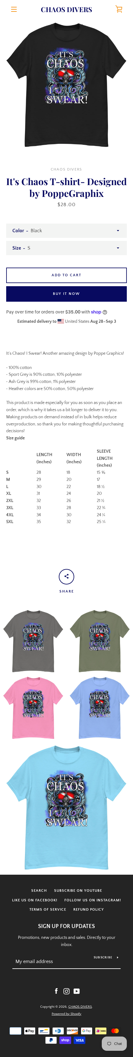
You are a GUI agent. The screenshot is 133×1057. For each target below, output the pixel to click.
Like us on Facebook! (34, 900)
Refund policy (88, 910)
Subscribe (103, 957)
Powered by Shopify (66, 1014)
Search (39, 891)
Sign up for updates (66, 926)
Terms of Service (47, 910)
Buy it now (66, 294)
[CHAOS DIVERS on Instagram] (66, 990)
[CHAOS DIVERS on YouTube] (77, 990)
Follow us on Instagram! (92, 900)
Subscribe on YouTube (78, 891)
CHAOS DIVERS (66, 9)
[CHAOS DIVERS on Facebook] (56, 990)
